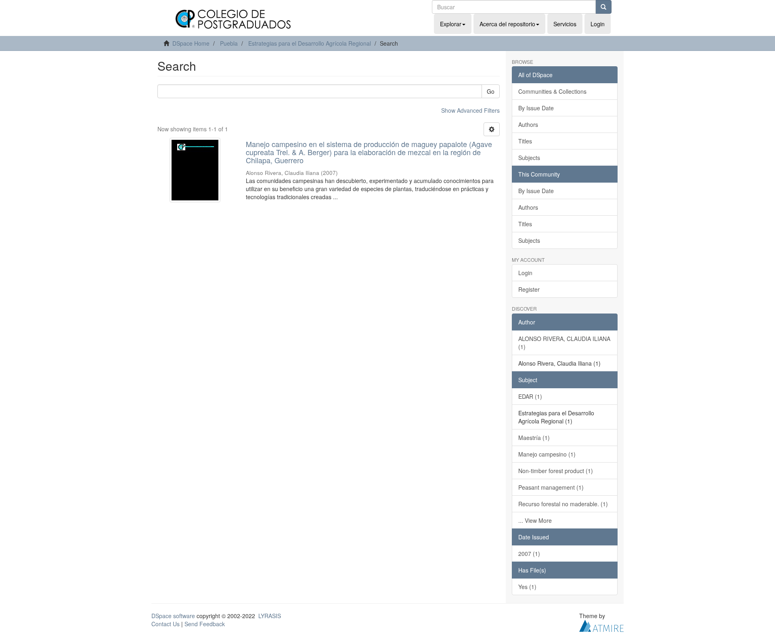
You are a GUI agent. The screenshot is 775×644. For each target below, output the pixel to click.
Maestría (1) (534, 438)
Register (529, 289)
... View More (535, 520)
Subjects (529, 158)
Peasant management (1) (551, 487)
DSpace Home (190, 43)
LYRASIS (269, 616)
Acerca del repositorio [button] (507, 24)
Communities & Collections (552, 91)
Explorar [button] (450, 24)
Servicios (564, 24)
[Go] (603, 7)
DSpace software (173, 616)
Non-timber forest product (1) (555, 471)
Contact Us (165, 624)
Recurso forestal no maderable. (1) (563, 504)
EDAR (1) (530, 396)
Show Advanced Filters (470, 110)
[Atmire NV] (601, 625)
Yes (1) (527, 587)
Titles (525, 141)
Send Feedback (204, 624)
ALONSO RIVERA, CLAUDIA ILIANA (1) (564, 343)
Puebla (229, 43)
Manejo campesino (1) (547, 454)
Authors (528, 124)
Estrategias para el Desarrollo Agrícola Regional (309, 43)
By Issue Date (536, 108)
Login (525, 273)
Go (490, 91)
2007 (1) (529, 553)
